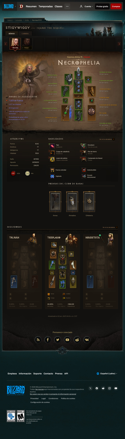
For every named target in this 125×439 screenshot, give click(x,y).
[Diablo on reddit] (77, 339)
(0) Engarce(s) (13, 108)
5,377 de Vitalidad (15, 104)
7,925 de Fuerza (16, 101)
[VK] (87, 339)
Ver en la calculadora (105, 139)
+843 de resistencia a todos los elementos (19, 113)
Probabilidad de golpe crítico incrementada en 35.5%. (18, 118)
